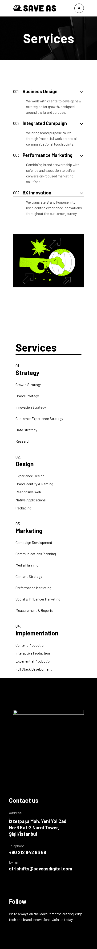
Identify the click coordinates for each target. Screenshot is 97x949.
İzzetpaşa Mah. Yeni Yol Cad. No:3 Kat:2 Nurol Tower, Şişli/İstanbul (38, 827)
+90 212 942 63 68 (27, 852)
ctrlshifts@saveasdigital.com (40, 868)
